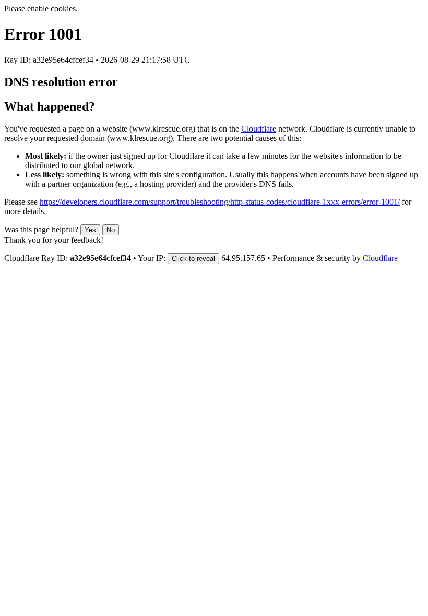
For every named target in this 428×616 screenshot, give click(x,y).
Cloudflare (258, 128)
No (110, 230)
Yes (90, 230)
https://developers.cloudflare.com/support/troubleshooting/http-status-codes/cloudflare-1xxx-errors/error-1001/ (220, 201)
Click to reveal (193, 259)
